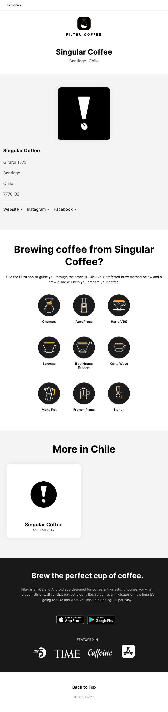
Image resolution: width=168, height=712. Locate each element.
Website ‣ (12, 209)
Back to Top (84, 687)
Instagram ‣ (38, 209)
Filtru (23, 277)
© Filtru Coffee (84, 697)
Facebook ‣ (65, 209)
